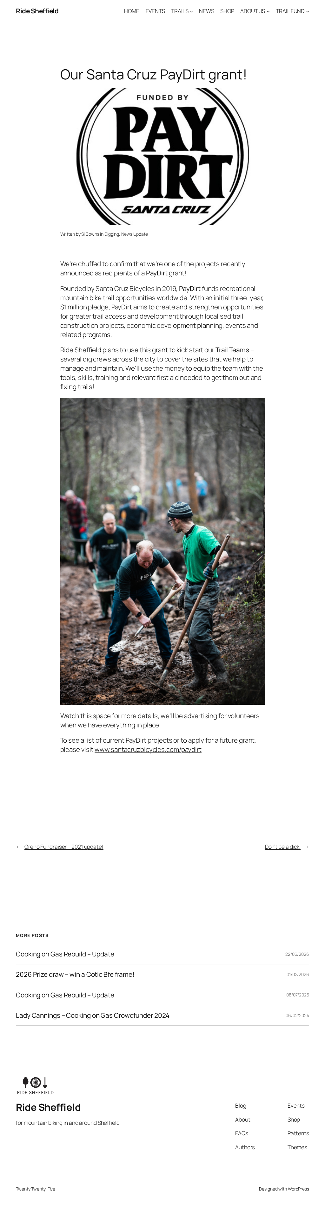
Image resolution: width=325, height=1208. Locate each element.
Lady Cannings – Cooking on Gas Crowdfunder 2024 (92, 1015)
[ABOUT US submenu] (268, 10)
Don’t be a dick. (283, 846)
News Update (134, 234)
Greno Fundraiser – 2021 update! (63, 846)
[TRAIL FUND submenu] (307, 10)
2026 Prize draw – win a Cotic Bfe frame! (75, 974)
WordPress (298, 1189)
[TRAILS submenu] (191, 10)
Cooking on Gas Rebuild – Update (65, 954)
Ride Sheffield (37, 10)
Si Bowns (90, 234)
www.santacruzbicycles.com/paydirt (148, 749)
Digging (111, 234)
